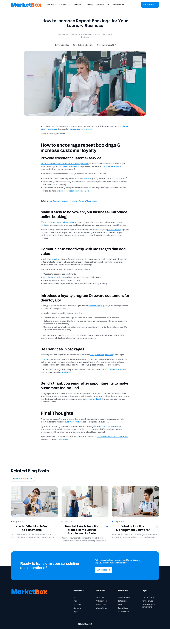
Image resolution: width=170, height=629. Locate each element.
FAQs (119, 178)
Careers (77, 608)
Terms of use (147, 601)
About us (77, 604)
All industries (123, 611)
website (87, 178)
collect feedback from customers (74, 191)
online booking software (111, 369)
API (107, 4)
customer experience (111, 166)
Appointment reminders (54, 277)
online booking (115, 229)
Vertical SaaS (124, 597)
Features (100, 597)
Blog (75, 601)
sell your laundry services (101, 354)
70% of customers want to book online (57, 222)
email (54, 259)
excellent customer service (105, 426)
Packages (45, 359)
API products (101, 601)
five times (72, 126)
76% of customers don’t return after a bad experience (64, 163)
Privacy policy (148, 597)
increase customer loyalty (80, 129)
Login (75, 611)
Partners (100, 4)
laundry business (70, 166)
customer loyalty (72, 422)
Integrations (101, 608)
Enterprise (122, 601)
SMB (120, 604)
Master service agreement (148, 605)
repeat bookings (96, 305)
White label (101, 604)
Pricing (90, 4)
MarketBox (66, 372)
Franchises (123, 608)
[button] (51, 4)
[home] (26, 5)
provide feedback (93, 399)
